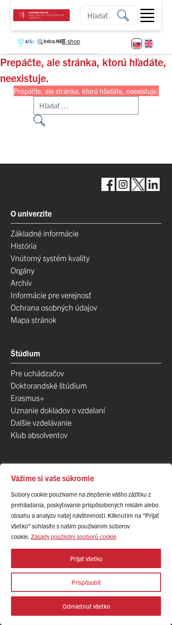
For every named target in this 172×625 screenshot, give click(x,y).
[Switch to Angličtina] (148, 44)
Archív (21, 282)
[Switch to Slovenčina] (137, 44)
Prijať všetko (86, 558)
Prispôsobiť (86, 582)
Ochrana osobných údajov (54, 307)
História (24, 245)
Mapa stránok (33, 319)
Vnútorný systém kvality (50, 258)
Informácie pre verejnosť (51, 295)
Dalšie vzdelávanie (41, 422)
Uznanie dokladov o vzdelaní (58, 410)
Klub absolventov (39, 435)
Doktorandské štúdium (49, 385)
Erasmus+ (27, 398)
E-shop (71, 41)
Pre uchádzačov (37, 373)
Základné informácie (45, 233)
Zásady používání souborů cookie (73, 536)
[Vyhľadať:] (127, 15)
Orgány (22, 270)
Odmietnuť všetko (86, 606)
